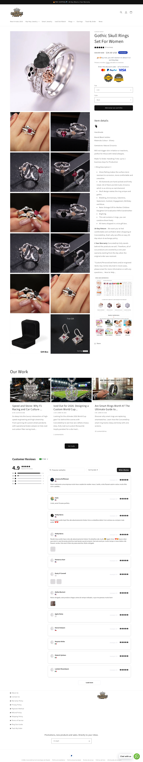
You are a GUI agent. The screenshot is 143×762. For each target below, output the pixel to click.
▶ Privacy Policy (16, 705)
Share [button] (99, 343)
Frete (108, 62)
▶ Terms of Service (16, 720)
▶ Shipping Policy (16, 716)
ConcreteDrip (30, 760)
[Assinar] (89, 741)
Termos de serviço (88, 760)
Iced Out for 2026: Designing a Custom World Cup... (71, 407)
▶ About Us (14, 693)
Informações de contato (114, 760)
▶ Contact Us (15, 697)
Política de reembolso (58, 760)
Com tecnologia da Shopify (42, 760)
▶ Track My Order (16, 728)
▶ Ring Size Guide (16, 724)
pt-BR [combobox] (44, 459)
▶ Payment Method (17, 709)
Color (96, 95)
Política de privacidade (74, 760)
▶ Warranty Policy (16, 701)
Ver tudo (71, 446)
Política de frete (100, 760)
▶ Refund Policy (16, 713)
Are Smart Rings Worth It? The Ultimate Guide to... (112, 407)
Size (95, 85)
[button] (32, 21)
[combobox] (93, 470)
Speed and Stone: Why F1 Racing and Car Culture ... (27, 407)
